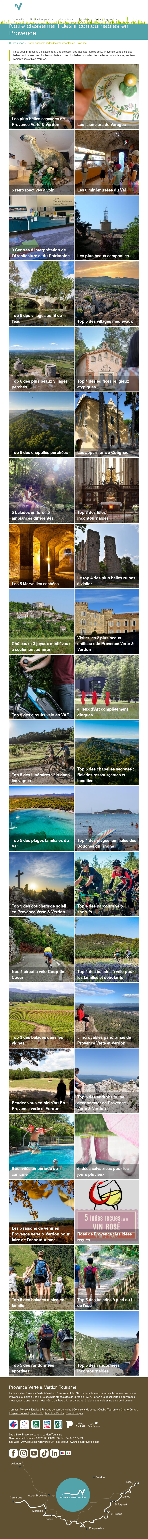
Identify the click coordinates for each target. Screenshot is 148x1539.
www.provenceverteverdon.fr (37, 1441)
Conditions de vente (84, 1409)
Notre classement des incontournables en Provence (57, 43)
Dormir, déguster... (105, 19)
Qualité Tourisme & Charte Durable (118, 1409)
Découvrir (17, 19)
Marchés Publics (54, 1413)
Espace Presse (19, 1413)
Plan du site (36, 1413)
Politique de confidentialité (56, 1409)
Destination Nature (40, 19)
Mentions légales (29, 1409)
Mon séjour (64, 19)
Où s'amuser (16, 43)
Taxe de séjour (74, 1413)
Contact (13, 1409)
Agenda (83, 19)
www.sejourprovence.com (84, 1441)
